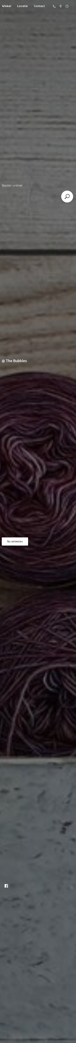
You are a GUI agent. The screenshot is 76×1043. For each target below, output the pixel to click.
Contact (39, 6)
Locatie (22, 6)
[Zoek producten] (67, 196)
